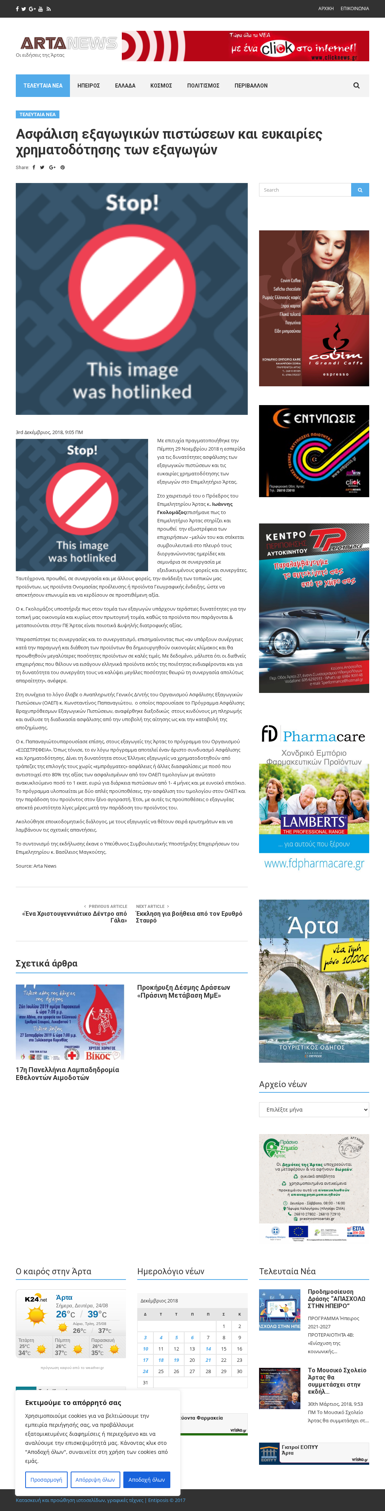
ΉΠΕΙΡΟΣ (88, 86)
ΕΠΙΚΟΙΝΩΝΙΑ (355, 8)
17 (145, 1360)
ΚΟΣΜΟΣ (161, 86)
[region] (97, 1443)
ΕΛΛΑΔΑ (125, 86)
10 (145, 1348)
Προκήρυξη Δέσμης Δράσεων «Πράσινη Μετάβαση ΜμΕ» (183, 991)
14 (208, 1348)
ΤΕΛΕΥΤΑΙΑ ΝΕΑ (42, 86)
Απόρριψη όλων (95, 1479)
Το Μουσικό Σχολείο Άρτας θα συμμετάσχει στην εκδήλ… (337, 1381)
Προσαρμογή (46, 1479)
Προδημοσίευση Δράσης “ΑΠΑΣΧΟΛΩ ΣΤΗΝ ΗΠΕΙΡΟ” (336, 1299)
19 (176, 1360)
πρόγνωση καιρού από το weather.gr (72, 1368)
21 (208, 1360)
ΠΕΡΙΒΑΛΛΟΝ (251, 86)
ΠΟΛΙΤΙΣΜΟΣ (203, 86)
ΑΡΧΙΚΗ (326, 8)
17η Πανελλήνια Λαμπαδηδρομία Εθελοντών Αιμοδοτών (67, 1073)
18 (161, 1360)
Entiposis (158, 1500)
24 (145, 1371)
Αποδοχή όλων (147, 1479)
